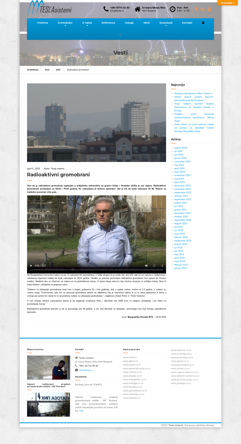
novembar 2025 (182, 161)
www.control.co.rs (132, 372)
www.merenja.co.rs (181, 353)
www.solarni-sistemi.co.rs (185, 372)
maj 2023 (179, 178)
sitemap (210, 425)
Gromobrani (65, 22)
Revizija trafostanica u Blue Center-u (193, 93)
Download (166, 22)
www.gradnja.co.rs (181, 383)
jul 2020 (178, 227)
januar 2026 (180, 158)
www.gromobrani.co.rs (135, 390)
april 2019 (179, 257)
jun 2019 (178, 251)
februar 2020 (181, 237)
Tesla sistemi (175, 425)
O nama (87, 22)
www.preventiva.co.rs (182, 364)
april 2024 (179, 168)
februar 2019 (181, 264)
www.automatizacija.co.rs (136, 368)
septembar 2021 (182, 199)
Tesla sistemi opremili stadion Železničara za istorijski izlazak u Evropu (194, 107)
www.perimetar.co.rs (182, 357)
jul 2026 (178, 151)
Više (81, 410)
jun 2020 (178, 230)
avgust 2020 (180, 223)
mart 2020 (179, 233)
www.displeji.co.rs (132, 375)
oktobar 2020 (181, 216)
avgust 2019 (180, 244)
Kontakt (187, 22)
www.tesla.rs (130, 357)
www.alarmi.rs (130, 361)
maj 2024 (179, 165)
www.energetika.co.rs (134, 379)
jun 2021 (178, 206)
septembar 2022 (182, 192)
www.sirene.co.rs (180, 368)
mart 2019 (179, 261)
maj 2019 (179, 254)
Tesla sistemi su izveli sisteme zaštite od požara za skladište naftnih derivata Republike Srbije (194, 127)
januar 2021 (180, 209)
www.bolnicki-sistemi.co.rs (185, 375)
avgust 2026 (180, 147)
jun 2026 (178, 154)
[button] (120, 35)
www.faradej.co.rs (132, 386)
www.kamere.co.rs (181, 350)
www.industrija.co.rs (133, 394)
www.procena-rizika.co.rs (184, 379)
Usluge (129, 22)
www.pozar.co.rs (180, 361)
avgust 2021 (180, 202)
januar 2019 (180, 268)
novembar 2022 (182, 189)
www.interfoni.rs (131, 398)
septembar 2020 (182, 220)
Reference (108, 22)
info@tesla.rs (86, 370)
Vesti (146, 22)
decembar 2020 (182, 213)
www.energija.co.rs (133, 383)
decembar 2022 (182, 185)
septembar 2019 (182, 240)
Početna (42, 22)
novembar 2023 (182, 175)
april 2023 (179, 182)
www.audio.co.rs (132, 364)
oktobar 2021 (181, 196)
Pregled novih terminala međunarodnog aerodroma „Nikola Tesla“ (194, 117)
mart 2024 (179, 171)
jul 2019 (178, 247)
